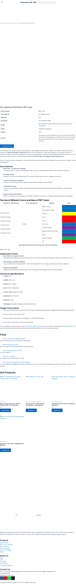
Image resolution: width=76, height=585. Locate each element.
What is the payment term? (10, 344)
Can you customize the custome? (12, 350)
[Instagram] (13, 578)
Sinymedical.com (68, 326)
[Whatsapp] (9, 578)
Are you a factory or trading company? (13, 339)
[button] (47, 2)
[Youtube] (5, 578)
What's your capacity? (8, 356)
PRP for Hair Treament (10, 23)
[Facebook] (2, 578)
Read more (5, 410)
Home (1, 23)
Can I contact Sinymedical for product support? (16, 362)
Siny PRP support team (34, 326)
